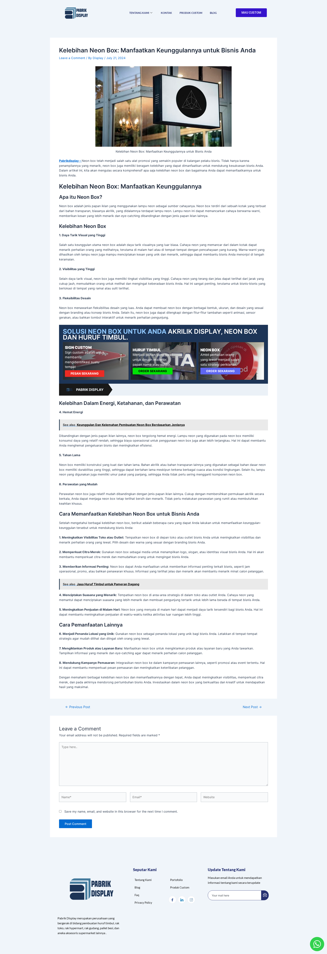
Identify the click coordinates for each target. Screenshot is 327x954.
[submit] (265, 895)
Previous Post (77, 706)
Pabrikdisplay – (70, 161)
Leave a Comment (72, 58)
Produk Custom (191, 12)
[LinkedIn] (182, 899)
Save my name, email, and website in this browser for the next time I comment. (121, 811)
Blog (213, 12)
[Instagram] (191, 899)
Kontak (166, 12)
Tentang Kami (139, 12)
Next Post (252, 706)
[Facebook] (172, 899)
